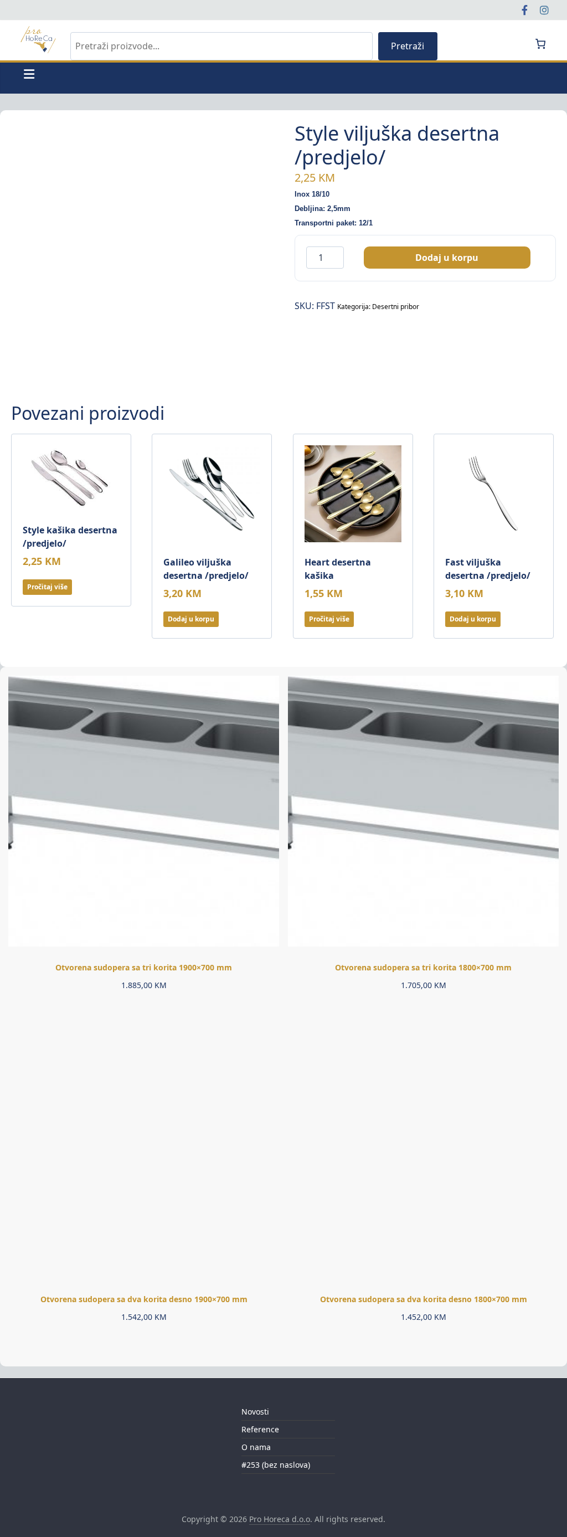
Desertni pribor (395, 306)
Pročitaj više (47, 587)
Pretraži (407, 46)
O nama (256, 1447)
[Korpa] (540, 43)
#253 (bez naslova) (275, 1464)
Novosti (255, 1411)
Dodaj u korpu (446, 257)
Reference (260, 1429)
